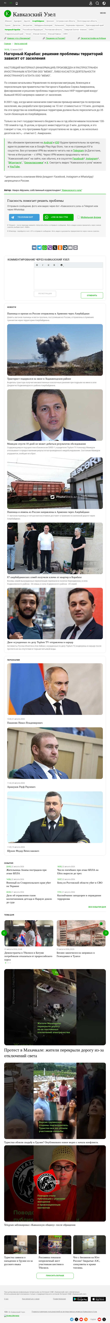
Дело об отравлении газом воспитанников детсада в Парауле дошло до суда (29, 899)
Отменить (92, 295)
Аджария (17, 21)
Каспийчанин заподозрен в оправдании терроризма (79, 897)
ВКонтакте (15, 162)
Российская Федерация (33, 30)
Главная (7, 44)
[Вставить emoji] (61, 265)
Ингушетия (27, 25)
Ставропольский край (14, 34)
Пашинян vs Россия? (55, 38)
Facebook (78, 158)
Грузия (7, 25)
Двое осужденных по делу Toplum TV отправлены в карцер (40, 642)
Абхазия (8, 21)
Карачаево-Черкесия (75, 25)
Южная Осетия (39, 34)
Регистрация (45, 293)
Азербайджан (38, 21)
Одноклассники (33, 162)
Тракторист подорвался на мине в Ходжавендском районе (39, 378)
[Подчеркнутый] (48, 265)
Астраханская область (65, 21)
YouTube (15, 166)
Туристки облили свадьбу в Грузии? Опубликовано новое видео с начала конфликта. (51, 1142)
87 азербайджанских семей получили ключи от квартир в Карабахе (44, 577)
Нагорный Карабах (12, 30)
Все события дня (97, 907)
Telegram (78, 150)
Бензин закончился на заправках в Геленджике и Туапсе (76, 954)
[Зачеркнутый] (54, 265)
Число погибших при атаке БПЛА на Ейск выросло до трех (77, 871)
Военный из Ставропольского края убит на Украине (28, 884)
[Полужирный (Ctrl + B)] (37, 265)
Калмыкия (59, 25)
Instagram (92, 158)
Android (48, 142)
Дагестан (17, 25)
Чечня (28, 34)
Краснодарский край (95, 25)
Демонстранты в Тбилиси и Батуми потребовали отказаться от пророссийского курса (28, 956)
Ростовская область (53, 30)
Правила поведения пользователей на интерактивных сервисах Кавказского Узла (64, 1312)
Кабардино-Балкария (44, 25)
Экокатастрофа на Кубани (93, 38)
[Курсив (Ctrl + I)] (43, 265)
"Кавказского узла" (71, 190)
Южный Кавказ (54, 34)
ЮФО (65, 34)
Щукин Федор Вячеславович (23, 850)
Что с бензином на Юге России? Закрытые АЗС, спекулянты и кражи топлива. (86, 1262)
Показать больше (55, 1275)
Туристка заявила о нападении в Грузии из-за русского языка (18, 1261)
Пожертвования (59, 1299)
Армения (50, 21)
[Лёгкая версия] (17, 3)
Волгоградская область (87, 21)
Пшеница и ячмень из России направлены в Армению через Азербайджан (48, 512)
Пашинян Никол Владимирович (25, 722)
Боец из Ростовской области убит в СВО (79, 882)
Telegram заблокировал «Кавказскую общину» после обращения (39, 1224)
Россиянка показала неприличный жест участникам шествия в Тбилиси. (51, 1262)
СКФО (91, 30)
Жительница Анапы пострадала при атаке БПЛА (26, 871)
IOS (57, 142)
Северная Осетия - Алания (75, 30)
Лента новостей (20, 44)
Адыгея (27, 21)
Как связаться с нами (30, 1299)
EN (11, 3)
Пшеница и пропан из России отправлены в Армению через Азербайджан (48, 313)
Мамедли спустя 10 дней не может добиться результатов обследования (46, 443)
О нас (6, 1299)
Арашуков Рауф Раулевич (21, 786)
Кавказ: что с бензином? (18, 38)
